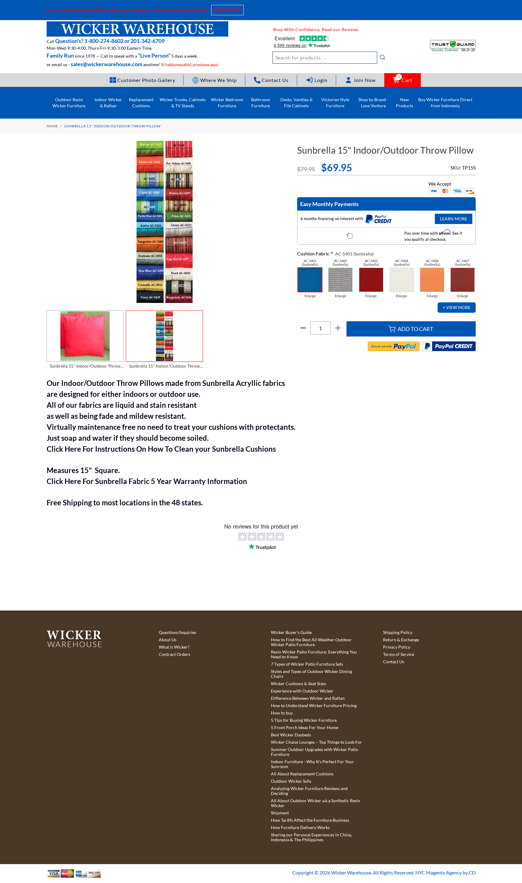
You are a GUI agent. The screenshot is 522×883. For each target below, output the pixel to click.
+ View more (457, 307)
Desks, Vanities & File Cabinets (296, 102)
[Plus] (338, 328)
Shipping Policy (397, 632)
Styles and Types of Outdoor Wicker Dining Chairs (311, 674)
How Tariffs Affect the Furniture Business (310, 820)
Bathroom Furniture (260, 102)
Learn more (453, 218)
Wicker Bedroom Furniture (227, 102)
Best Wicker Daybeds (291, 734)
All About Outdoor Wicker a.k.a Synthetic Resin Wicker (315, 803)
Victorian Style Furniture (335, 102)
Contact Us (393, 661)
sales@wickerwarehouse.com (106, 64)
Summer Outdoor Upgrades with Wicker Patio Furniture (314, 752)
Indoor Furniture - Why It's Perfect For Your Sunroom (312, 764)
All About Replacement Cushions (302, 773)
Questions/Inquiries (177, 632)
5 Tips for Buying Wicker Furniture (304, 720)
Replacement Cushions (141, 102)
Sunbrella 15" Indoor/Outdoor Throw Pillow (112, 126)
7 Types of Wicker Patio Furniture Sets (307, 664)
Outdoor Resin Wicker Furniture (68, 102)
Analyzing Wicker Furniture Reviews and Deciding (309, 791)
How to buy (282, 712)
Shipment (280, 812)
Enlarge (310, 295)
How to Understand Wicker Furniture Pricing (314, 705)
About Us (167, 639)
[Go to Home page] (137, 29)
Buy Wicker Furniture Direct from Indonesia (445, 102)
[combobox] (329, 57)
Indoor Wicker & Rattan (108, 102)
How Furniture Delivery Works (300, 827)
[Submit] (382, 57)
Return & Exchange (401, 639)
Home (52, 126)
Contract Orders (174, 654)
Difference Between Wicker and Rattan (308, 698)
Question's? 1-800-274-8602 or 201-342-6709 (110, 40)
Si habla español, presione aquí (189, 64)
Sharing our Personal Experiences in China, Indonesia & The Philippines (311, 837)
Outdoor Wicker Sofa (291, 781)
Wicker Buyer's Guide (291, 632)
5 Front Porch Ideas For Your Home (304, 727)
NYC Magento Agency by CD (445, 872)
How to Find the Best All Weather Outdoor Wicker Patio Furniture (311, 642)
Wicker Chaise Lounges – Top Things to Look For (316, 742)
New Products (404, 102)
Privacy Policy (396, 647)
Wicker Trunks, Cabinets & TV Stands (183, 102)
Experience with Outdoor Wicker (302, 691)
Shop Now (227, 10)
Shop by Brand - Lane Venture (373, 102)
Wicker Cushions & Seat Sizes (298, 683)
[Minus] (303, 328)
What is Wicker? (174, 647)
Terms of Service (398, 654)
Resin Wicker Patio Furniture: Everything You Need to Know (314, 654)
